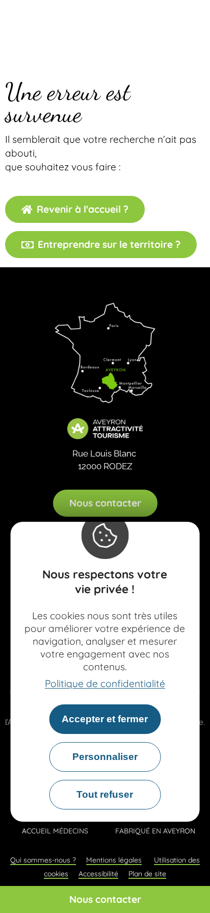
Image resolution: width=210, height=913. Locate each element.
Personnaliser (105, 756)
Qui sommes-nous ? (43, 860)
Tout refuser (104, 794)
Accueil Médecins (55, 830)
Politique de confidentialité (105, 683)
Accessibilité (98, 873)
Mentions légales (114, 860)
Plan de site (147, 873)
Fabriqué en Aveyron (155, 830)
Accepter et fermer (105, 719)
